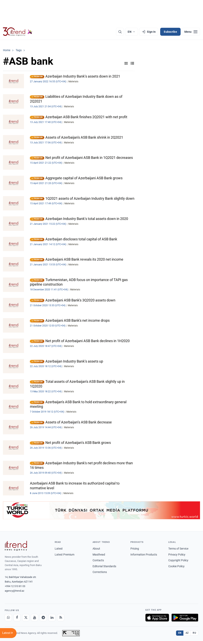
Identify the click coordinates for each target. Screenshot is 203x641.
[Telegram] (43, 617)
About (96, 548)
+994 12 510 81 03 (15, 586)
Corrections (100, 572)
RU (194, 632)
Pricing (134, 548)
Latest (59, 548)
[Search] (120, 32)
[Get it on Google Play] (184, 618)
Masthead (99, 554)
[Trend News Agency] (16, 546)
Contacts (98, 560)
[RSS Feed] (60, 617)
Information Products (143, 554)
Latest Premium (64, 554)
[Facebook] (17, 617)
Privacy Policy (176, 554)
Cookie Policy (176, 566)
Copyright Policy (178, 560)
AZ (187, 632)
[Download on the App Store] (157, 618)
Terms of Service (178, 548)
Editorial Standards (104, 566)
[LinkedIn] (52, 617)
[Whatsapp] (8, 617)
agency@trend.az (14, 590)
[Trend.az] (17, 31)
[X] (25, 617)
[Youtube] (34, 617)
